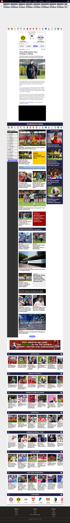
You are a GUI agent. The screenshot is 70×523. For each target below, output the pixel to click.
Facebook (53, 512)
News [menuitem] (21, 1)
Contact (16, 512)
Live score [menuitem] (28, 1)
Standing (28, 46)
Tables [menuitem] (35, 1)
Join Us (16, 514)
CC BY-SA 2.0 (31, 79)
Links (54, 516)
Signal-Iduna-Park (32, 33)
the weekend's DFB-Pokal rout (25, 89)
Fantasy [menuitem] (41, 1)
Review (42, 46)
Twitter (53, 511)
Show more (32, 336)
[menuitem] (9, 1)
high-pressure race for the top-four (27, 102)
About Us (16, 511)
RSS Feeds (54, 514)
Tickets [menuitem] (48, 1)
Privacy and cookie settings (35, 514)
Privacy (35, 512)
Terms (35, 511)
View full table (12, 160)
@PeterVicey (27, 49)
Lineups (21, 46)
